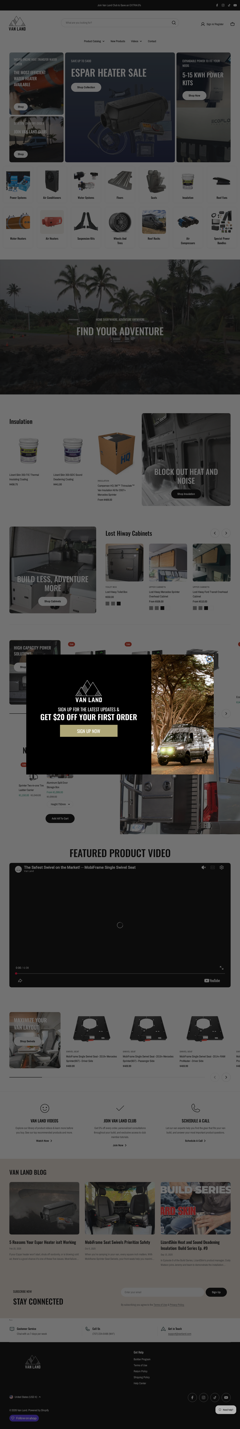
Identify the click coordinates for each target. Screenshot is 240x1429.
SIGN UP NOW (88, 730)
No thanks (88, 745)
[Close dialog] (209, 659)
